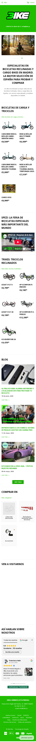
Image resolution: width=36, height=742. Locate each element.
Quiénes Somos (10, 715)
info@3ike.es (23, 708)
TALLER (19, 715)
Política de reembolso (24, 722)
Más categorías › (7, 498)
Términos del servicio (9, 722)
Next (33, 45)
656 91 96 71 (21, 706)
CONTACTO (15, 717)
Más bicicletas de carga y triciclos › (13, 117)
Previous (3, 45)
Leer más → (5, 400)
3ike (12, 729)
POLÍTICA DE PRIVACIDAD (19, 720)
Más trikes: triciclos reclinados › (12, 269)
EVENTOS (26, 715)
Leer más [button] (7, 678)
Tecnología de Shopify (21, 729)
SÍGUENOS (29, 717)
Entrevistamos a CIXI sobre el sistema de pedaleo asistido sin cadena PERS (18, 429)
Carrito (32, 2)
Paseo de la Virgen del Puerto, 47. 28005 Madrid (17, 704)
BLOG (22, 717)
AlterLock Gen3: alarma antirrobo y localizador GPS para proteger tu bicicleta (18, 390)
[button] (23, 640)
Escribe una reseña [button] (12, 652)
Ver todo (18, 482)
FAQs (8, 720)
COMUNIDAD (6, 717)
